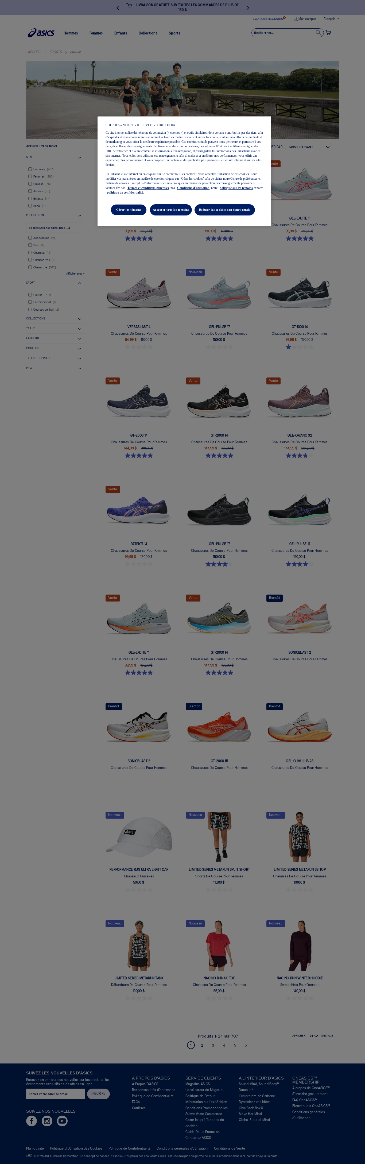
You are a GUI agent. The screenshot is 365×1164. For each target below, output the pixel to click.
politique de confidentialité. (125, 192)
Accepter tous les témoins (171, 209)
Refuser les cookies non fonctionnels (225, 209)
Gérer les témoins (128, 209)
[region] (184, 171)
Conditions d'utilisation (193, 188)
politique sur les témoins (236, 188)
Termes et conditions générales (148, 188)
